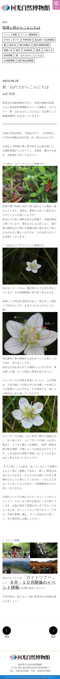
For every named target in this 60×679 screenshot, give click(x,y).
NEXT (53, 632)
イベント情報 (10, 34)
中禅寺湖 (26, 40)
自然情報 (8, 55)
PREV (6, 632)
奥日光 (13, 45)
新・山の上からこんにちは (29, 55)
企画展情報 (9, 60)
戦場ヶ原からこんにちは (21, 27)
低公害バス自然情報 (44, 40)
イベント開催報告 (29, 34)
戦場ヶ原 (8, 50)
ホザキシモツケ (11, 40)
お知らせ (48, 50)
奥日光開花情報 (41, 45)
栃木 (18, 50)
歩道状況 (28, 50)
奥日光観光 (25, 45)
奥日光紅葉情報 (25, 60)
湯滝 (38, 50)
